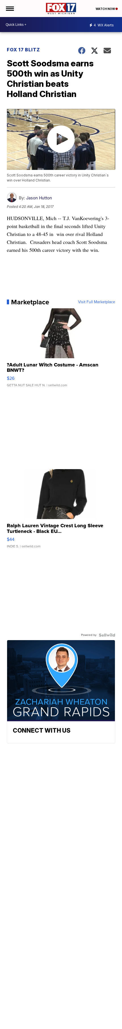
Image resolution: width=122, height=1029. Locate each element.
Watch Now (105, 8)
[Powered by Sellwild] (107, 635)
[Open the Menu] (9, 8)
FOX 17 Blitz (23, 49)
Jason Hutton (39, 198)
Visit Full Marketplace (96, 302)
